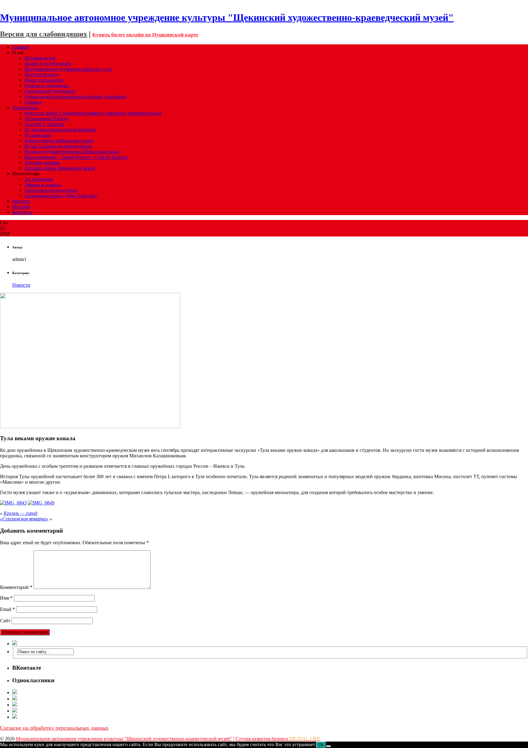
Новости (21, 201)
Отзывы (32, 102)
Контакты (22, 212)
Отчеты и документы (46, 85)
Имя (6, 598)
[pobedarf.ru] (270, 704)
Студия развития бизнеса (278, 738)
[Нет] (328, 746)
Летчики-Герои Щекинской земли (59, 168)
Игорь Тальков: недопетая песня (58, 146)
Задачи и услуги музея (47, 63)
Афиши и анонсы (42, 184)
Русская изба (37, 135)
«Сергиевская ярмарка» (24, 518)
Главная (20, 47)
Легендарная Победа (46, 118)
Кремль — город (20, 513)
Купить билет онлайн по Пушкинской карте (145, 35)
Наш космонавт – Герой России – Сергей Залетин (76, 157)
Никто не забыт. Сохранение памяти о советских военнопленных (93, 113)
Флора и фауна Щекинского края (58, 140)
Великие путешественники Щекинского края (71, 151)
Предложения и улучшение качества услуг (68, 69)
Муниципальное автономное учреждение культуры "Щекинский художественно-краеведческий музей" (124, 738)
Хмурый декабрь (42, 162)
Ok (321, 744)
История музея (39, 58)
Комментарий (16, 587)
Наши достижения (43, 80)
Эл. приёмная (38, 179)
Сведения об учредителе (49, 91)
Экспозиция (25, 107)
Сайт (5, 620)
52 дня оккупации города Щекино (60, 129)
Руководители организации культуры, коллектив (75, 96)
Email (7, 609)
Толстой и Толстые (44, 124)
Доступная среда (41, 74)
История (21, 206)
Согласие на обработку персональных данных (54, 728)
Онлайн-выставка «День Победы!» (60, 195)
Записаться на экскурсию (50, 190)
